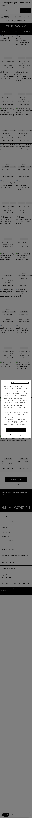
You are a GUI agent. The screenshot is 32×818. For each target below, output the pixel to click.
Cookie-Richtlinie (20, 424)
